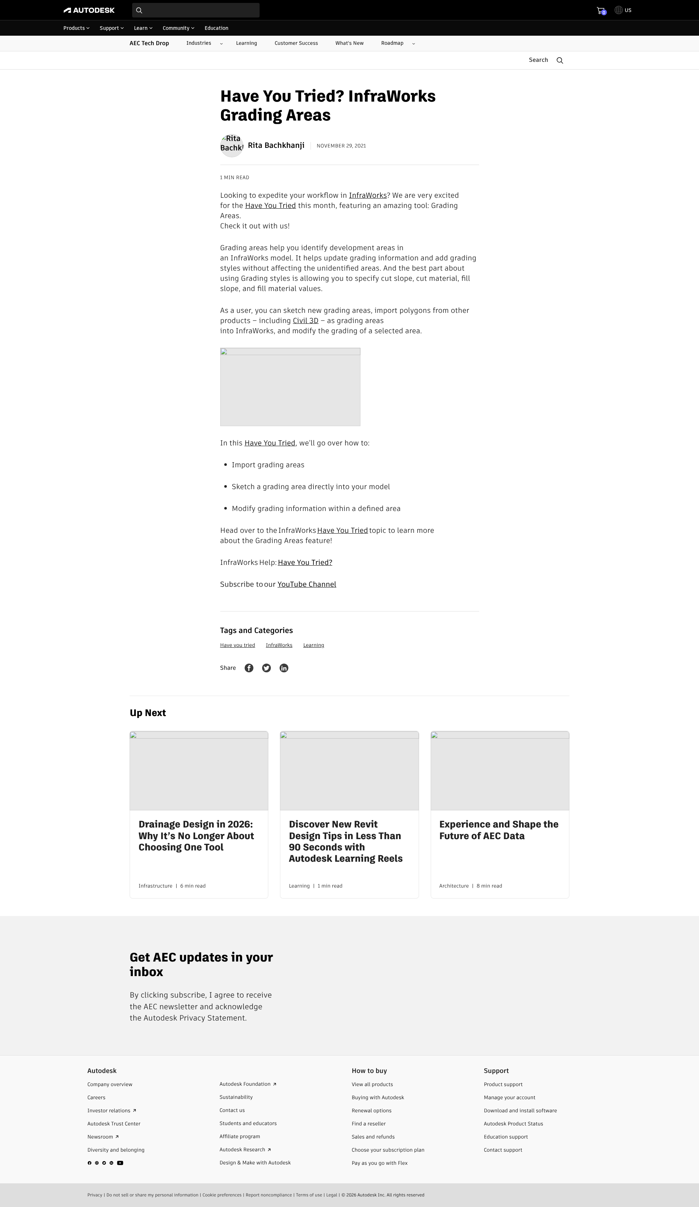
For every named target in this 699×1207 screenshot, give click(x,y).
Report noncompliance (269, 1195)
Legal (331, 1195)
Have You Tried (270, 205)
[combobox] (196, 10)
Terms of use (309, 1195)
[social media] (105, 1162)
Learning (313, 645)
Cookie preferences (222, 1195)
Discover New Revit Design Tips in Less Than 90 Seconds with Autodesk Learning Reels (346, 842)
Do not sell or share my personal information (152, 1195)
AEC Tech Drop (149, 43)
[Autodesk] (89, 10)
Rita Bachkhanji (276, 145)
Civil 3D (306, 320)
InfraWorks (368, 195)
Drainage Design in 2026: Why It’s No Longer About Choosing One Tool (196, 836)
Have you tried (237, 645)
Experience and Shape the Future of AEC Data (499, 830)
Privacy (94, 1195)
